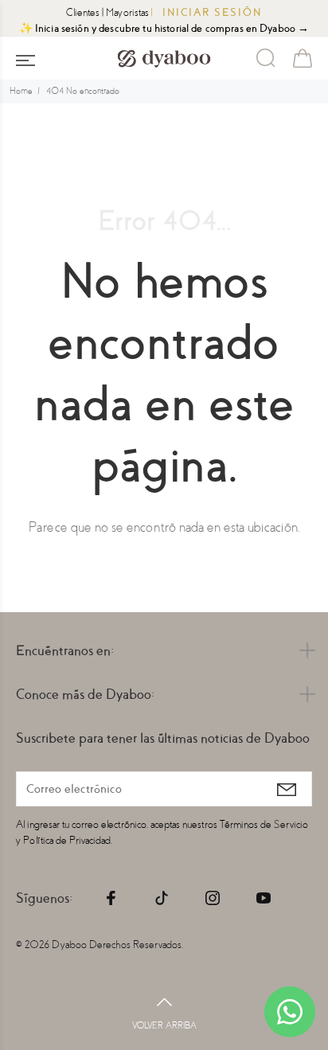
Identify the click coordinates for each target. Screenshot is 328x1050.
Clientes (83, 12)
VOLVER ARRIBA (164, 1026)
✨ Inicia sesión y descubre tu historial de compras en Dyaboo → (164, 28)
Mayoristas (127, 12)
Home (21, 91)
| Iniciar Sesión (206, 12)
